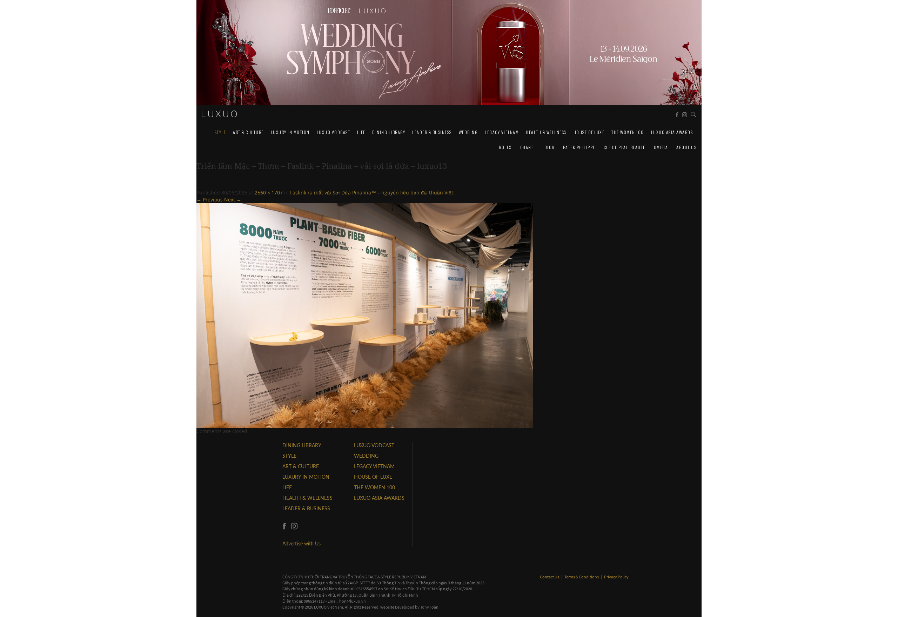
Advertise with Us (301, 543)
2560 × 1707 (269, 192)
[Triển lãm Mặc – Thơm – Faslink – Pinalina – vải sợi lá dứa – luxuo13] (364, 315)
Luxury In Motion (290, 132)
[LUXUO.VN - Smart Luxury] (219, 114)
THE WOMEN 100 (627, 132)
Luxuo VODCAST (333, 132)
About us (686, 147)
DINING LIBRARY (388, 132)
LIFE (361, 132)
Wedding (468, 132)
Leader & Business (432, 132)
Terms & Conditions (582, 576)
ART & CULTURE (248, 132)
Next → (232, 199)
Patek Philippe (579, 147)
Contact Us (549, 576)
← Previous (209, 199)
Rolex (505, 147)
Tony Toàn (429, 607)
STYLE (220, 132)
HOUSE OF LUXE (589, 132)
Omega (661, 147)
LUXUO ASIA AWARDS (672, 132)
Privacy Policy (616, 576)
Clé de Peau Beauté (624, 147)
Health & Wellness (546, 132)
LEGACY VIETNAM (502, 132)
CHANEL (528, 147)
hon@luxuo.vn (352, 601)
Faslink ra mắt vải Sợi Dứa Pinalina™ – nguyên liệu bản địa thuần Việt (371, 192)
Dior (549, 147)
